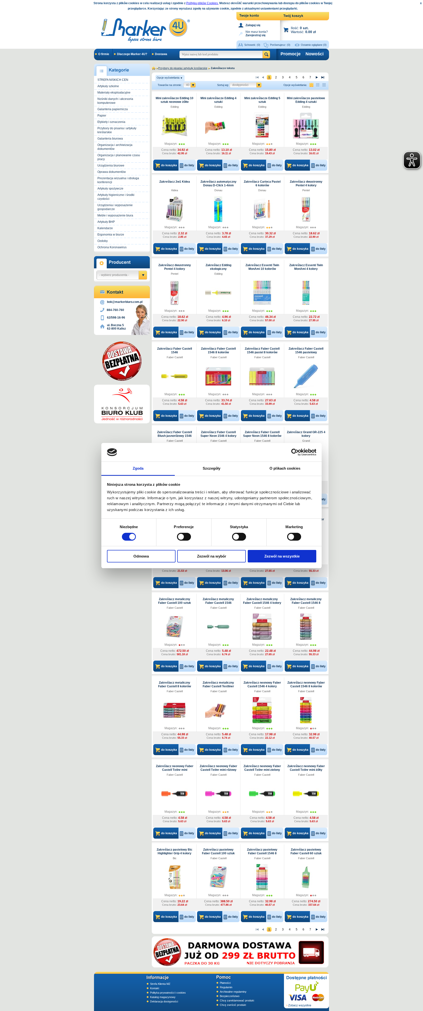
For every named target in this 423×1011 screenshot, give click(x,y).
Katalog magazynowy (163, 997)
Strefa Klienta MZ (160, 983)
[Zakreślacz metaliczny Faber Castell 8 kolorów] (174, 710)
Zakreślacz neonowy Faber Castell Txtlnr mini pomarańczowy (174, 769)
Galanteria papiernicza (112, 109)
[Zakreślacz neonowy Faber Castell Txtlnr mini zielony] (262, 793)
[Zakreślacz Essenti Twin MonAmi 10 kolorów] (262, 292)
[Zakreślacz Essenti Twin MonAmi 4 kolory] (306, 292)
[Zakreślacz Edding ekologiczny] (218, 292)
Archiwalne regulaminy (233, 991)
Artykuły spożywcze (110, 188)
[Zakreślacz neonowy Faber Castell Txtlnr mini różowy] (218, 793)
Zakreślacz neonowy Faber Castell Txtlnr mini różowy (218, 768)
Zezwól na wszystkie (282, 556)
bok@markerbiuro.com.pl (124, 302)
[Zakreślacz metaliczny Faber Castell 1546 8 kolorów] (306, 626)
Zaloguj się (253, 25)
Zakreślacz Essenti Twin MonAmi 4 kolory (306, 267)
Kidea (174, 190)
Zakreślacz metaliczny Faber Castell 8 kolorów (174, 684)
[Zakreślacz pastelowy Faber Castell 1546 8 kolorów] (262, 877)
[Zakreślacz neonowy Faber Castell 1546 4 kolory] (262, 710)
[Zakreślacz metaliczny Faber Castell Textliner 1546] (218, 710)
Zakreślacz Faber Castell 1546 (174, 350)
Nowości (315, 53)
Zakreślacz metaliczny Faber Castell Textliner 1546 (218, 686)
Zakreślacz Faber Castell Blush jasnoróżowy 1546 (174, 434)
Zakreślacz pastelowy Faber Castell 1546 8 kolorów (262, 853)
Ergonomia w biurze (110, 234)
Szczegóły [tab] (212, 468)
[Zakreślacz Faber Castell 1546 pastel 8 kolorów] (262, 376)
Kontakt (154, 988)
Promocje (291, 53)
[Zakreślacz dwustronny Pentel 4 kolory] (306, 209)
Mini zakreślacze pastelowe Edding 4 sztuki (306, 100)
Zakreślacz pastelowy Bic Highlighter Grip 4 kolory (174, 851)
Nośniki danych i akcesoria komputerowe (115, 101)
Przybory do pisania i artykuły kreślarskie (116, 130)
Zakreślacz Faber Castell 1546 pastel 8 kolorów (262, 350)
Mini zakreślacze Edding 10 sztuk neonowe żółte (174, 100)
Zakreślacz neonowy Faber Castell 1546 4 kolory (262, 684)
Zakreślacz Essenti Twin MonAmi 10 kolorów (262, 267)
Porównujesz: (280, 44)
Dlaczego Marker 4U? (132, 54)
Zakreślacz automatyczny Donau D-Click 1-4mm (218, 183)
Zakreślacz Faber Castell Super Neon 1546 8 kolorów (262, 434)
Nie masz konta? (257, 33)
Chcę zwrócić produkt (233, 1004)
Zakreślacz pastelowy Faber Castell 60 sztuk (306, 851)
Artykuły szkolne (108, 86)
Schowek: (252, 44)
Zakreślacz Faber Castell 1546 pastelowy (306, 350)
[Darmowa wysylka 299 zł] (240, 951)
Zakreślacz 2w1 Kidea (174, 181)
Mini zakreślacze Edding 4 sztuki (218, 100)
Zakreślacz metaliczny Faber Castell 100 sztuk (174, 601)
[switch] (184, 537)
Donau (218, 190)
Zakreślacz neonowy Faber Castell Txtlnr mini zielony (262, 768)
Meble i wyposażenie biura (115, 215)
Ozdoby (102, 241)
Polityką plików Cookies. (202, 3)
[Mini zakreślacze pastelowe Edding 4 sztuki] (306, 125)
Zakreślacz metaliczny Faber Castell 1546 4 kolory (262, 601)
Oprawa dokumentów (111, 172)
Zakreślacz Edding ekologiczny (218, 267)
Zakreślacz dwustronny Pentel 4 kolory (306, 183)
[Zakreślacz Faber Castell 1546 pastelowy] (306, 376)
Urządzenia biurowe (110, 165)
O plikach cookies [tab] (285, 468)
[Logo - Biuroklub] (122, 403)
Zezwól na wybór (211, 556)
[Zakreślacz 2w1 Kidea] (174, 209)
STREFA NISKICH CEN (112, 80)
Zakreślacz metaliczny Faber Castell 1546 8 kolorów (306, 602)
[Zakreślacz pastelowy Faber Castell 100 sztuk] (218, 877)
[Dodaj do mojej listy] (187, 165)
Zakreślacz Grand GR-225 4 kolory (306, 434)
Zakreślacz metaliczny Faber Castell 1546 (218, 601)
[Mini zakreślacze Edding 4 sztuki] (218, 125)
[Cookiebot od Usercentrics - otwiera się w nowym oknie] (294, 452)
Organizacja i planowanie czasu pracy (118, 157)
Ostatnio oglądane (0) (314, 44)
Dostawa (161, 54)
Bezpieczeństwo (229, 996)
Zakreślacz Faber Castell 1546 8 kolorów (218, 350)
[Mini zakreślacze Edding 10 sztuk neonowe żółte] (174, 125)
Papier (101, 115)
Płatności (225, 982)
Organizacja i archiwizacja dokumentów (114, 147)
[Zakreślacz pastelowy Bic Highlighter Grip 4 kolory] (174, 877)
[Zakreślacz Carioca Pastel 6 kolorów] (262, 209)
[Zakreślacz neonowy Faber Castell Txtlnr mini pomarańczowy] (174, 793)
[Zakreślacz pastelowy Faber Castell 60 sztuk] (306, 877)
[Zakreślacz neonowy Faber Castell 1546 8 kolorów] (306, 710)
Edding (175, 106)
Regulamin (226, 987)
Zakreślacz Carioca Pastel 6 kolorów (262, 183)
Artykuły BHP (106, 222)
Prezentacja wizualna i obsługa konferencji (118, 180)
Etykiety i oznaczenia (111, 122)
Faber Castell (175, 357)
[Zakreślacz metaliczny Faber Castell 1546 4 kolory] (262, 626)
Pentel (306, 190)
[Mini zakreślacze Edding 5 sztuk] (262, 125)
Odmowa (141, 556)
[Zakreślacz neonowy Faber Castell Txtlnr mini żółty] (306, 793)
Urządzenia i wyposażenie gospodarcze (115, 207)
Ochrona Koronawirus (112, 247)
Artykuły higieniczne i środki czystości (115, 197)
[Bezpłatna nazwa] (122, 361)
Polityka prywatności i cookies (168, 992)
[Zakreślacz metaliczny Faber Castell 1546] (218, 626)
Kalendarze (105, 228)
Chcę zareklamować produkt (237, 1000)
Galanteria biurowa (110, 138)
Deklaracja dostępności (164, 1001)
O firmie (103, 54)
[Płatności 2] (306, 991)
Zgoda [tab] (138, 468)
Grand (306, 440)
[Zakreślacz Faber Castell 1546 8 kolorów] (218, 376)
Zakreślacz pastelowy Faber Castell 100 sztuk (218, 851)
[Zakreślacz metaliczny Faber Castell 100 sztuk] (174, 626)
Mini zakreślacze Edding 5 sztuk (262, 100)
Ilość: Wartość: (303, 30)
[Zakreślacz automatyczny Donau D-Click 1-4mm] (218, 209)
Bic (174, 858)
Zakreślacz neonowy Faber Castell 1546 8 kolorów (306, 684)
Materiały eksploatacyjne (113, 92)
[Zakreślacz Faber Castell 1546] (174, 376)
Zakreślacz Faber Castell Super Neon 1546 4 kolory (218, 434)
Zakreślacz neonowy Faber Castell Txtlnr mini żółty (306, 768)
